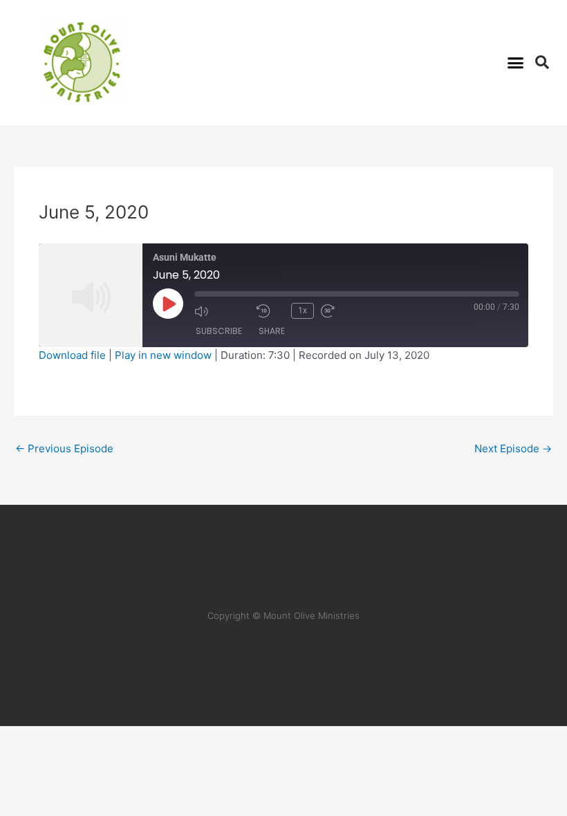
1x (302, 310)
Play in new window (163, 355)
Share (272, 331)
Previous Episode (64, 448)
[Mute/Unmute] (222, 311)
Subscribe (219, 331)
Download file (72, 355)
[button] (516, 63)
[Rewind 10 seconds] (270, 311)
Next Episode (513, 448)
